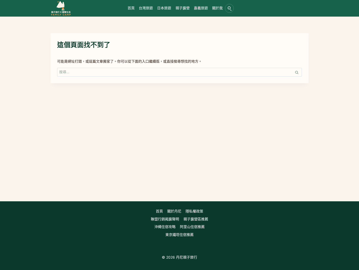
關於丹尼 (174, 211)
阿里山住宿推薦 (192, 227)
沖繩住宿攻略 (165, 227)
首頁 (131, 8)
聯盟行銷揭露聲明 (165, 219)
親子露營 (183, 8)
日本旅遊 (164, 8)
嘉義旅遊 (201, 8)
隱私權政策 (194, 211)
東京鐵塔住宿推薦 (179, 235)
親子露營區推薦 (195, 219)
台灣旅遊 (146, 8)
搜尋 (229, 8)
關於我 (217, 8)
